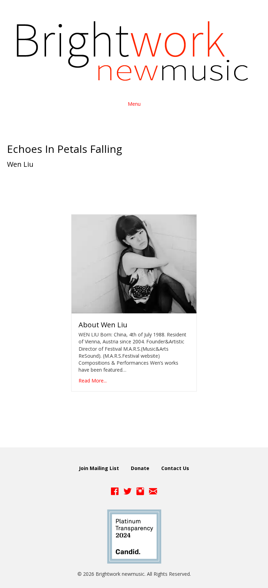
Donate (140, 468)
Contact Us (175, 468)
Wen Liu (20, 164)
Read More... (93, 380)
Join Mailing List (99, 468)
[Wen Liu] (134, 263)
